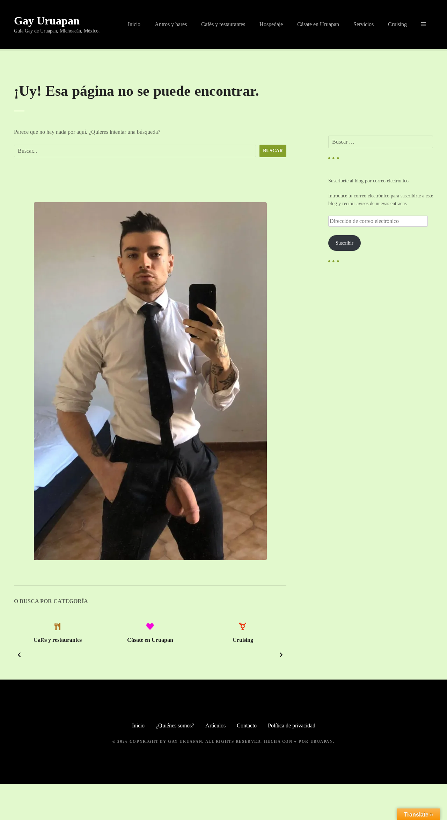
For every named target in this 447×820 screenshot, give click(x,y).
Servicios (363, 24)
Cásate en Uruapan (318, 24)
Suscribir (344, 243)
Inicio (134, 24)
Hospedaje (271, 24)
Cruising (397, 24)
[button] (19, 655)
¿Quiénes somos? (175, 725)
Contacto (247, 725)
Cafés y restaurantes (223, 24)
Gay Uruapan (47, 20)
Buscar (273, 150)
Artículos (215, 725)
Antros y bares (171, 24)
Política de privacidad (291, 725)
